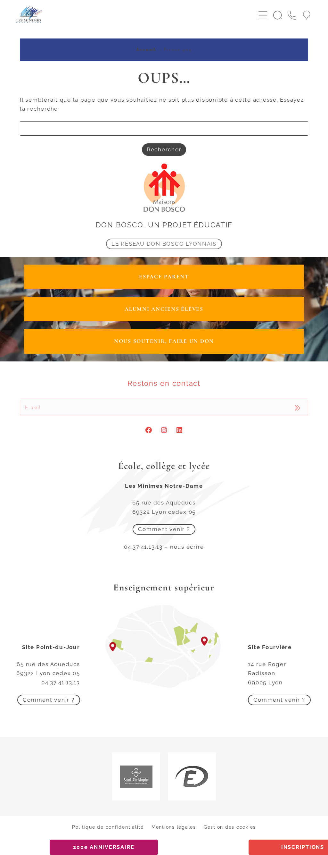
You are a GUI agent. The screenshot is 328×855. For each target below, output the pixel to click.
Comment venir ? (164, 529)
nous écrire (187, 547)
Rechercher (164, 149)
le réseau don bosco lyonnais (164, 244)
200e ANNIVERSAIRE (104, 847)
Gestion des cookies (230, 827)
